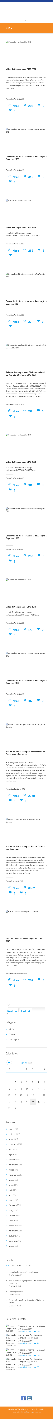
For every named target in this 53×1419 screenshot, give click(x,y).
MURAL (12, 1029)
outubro (14, 1134)
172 (30, 630)
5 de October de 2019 (18, 789)
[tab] (7, 1266)
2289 (31, 796)
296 (30, 106)
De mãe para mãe (16, 1291)
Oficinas (12, 1034)
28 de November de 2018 (19, 973)
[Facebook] (23, 1398)
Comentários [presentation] (16, 1265)
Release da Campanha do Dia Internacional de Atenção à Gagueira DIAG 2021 (25, 373)
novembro (15, 1144)
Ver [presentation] (7, 1266)
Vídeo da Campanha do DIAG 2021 (21, 227)
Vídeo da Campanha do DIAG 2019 (21, 606)
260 (30, 250)
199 (30, 411)
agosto (26, 1062)
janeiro (14, 1220)
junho (13, 1139)
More (16, 106)
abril (13, 1149)
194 (30, 485)
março (14, 1129)
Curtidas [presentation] (27, 1265)
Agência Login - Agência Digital (31, 1412)
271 (30, 321)
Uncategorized (15, 1039)
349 (30, 177)
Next (10, 1010)
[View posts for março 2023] (9, 1062)
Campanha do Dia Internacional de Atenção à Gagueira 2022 (31, 1336)
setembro (15, 1240)
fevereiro (14, 1159)
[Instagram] (29, 1398)
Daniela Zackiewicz (26, 1331)
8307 (31, 888)
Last (24, 1010)
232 (30, 556)
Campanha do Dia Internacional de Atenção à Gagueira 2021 (31, 1360)
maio (13, 1190)
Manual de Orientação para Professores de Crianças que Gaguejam (25, 752)
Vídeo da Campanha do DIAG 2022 (21, 69)
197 (30, 701)
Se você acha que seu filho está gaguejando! (26, 1272)
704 (30, 980)
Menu (26, 21)
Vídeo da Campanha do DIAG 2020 (21, 462)
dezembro (15, 1225)
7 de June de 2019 (17, 881)
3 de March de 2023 (17, 99)
